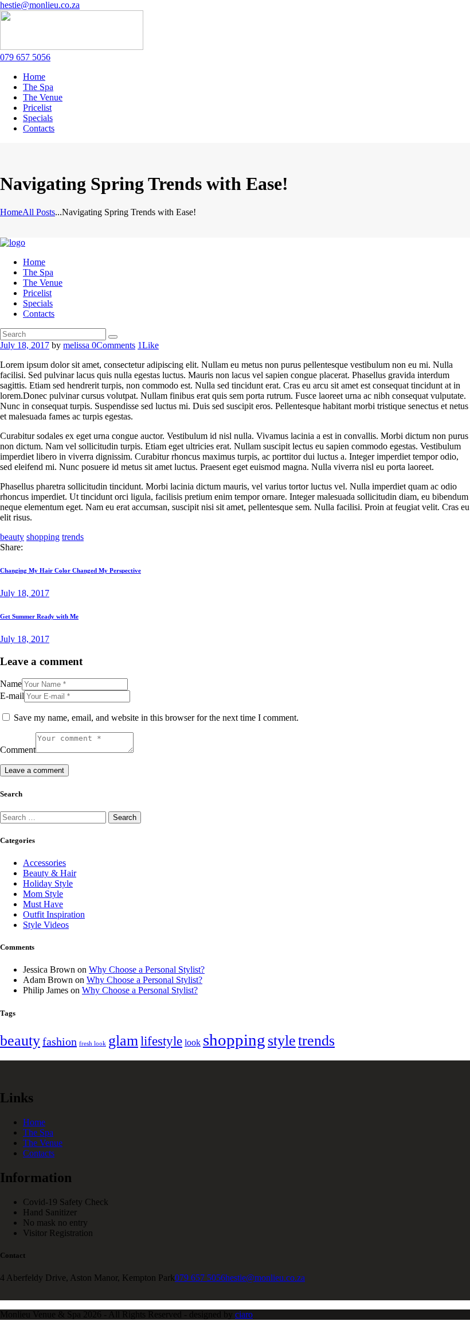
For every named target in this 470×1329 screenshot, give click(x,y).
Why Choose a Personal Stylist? (147, 969)
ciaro (244, 1314)
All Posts (38, 212)
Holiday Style (48, 883)
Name (11, 684)
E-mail (12, 696)
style (282, 1040)
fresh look (92, 1043)
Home (11, 212)
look (193, 1042)
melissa (77, 345)
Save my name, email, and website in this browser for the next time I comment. (156, 717)
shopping (43, 537)
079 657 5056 (200, 1278)
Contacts (38, 1153)
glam (123, 1040)
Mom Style (43, 894)
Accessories (44, 863)
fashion (59, 1041)
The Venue (42, 1143)
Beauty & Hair (49, 873)
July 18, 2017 (24, 345)
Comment (18, 750)
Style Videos (46, 925)
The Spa (38, 1132)
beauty (12, 537)
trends (73, 537)
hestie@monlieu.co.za (265, 1278)
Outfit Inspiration (54, 914)
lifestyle (161, 1040)
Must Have (43, 904)
